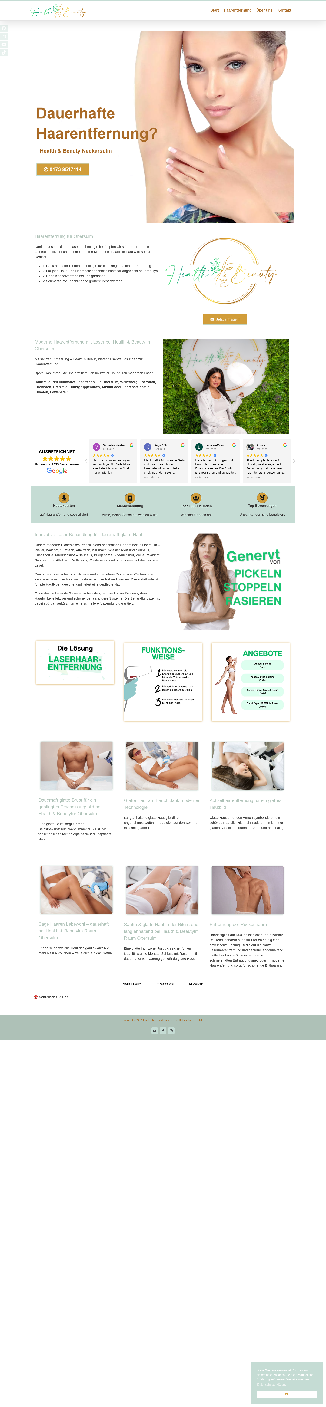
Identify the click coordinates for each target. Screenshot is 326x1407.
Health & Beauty (132, 983)
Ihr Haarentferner (165, 983)
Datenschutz (186, 1020)
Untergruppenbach (84, 387)
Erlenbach (43, 387)
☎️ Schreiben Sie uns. (51, 997)
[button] (294, 462)
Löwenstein (59, 392)
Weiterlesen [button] (100, 477)
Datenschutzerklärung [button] (272, 1384)
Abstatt (107, 387)
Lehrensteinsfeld (136, 387)
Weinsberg (129, 382)
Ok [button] (287, 1394)
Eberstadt (147, 382)
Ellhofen (41, 392)
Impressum (171, 1020)
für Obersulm (196, 983)
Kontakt (199, 1020)
